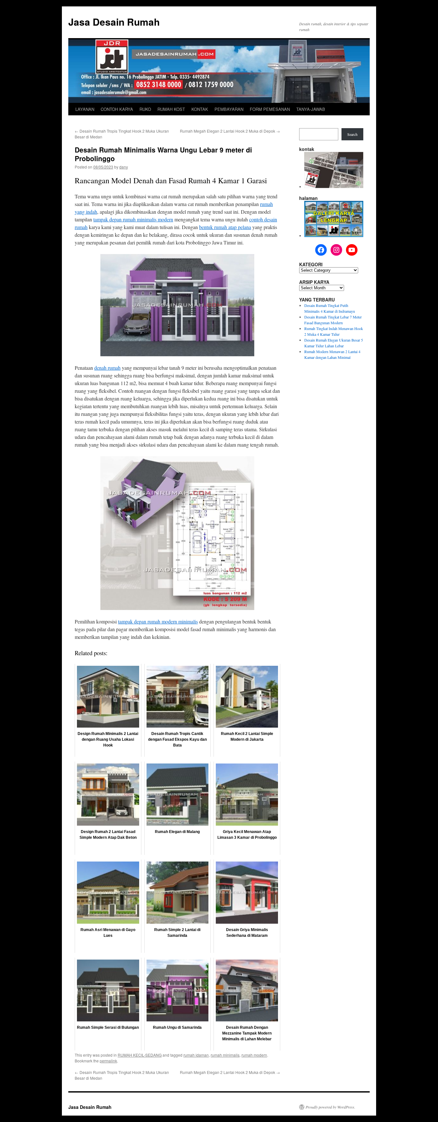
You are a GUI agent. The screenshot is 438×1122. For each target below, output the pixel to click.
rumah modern (254, 1055)
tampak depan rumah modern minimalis (158, 621)
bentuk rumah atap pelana (225, 227)
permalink (108, 1060)
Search (352, 134)
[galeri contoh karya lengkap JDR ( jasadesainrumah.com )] (333, 235)
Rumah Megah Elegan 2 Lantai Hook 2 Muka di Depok (230, 131)
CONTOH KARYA (117, 109)
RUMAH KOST (171, 109)
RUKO (145, 109)
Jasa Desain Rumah (114, 22)
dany (123, 166)
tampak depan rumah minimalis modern (133, 219)
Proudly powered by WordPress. (330, 1107)
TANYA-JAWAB (310, 109)
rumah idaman (196, 1055)
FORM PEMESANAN (270, 109)
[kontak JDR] (333, 186)
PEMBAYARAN (229, 109)
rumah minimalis (225, 1055)
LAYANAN (84, 109)
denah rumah (107, 367)
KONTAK (199, 109)
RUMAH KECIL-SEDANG (140, 1055)
